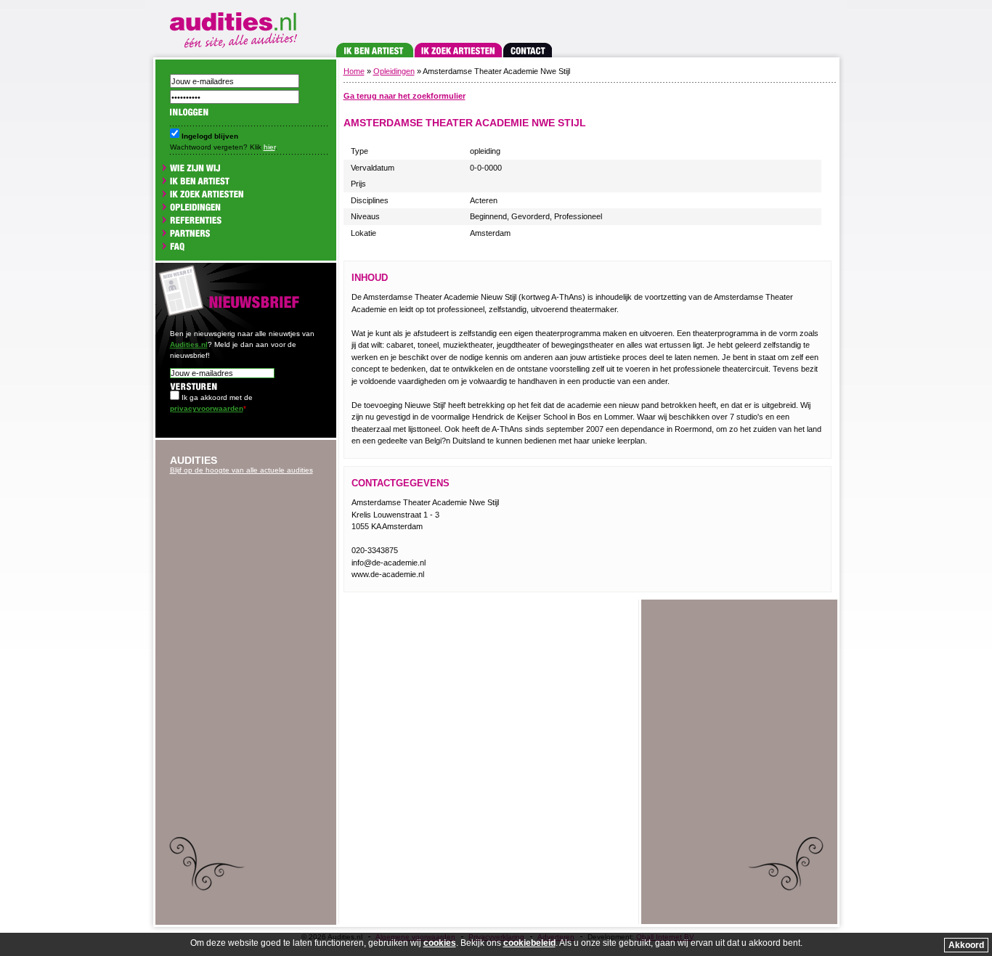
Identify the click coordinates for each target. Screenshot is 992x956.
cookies (439, 943)
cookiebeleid (529, 943)
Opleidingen (394, 71)
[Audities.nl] (236, 27)
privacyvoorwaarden (206, 408)
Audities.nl (189, 344)
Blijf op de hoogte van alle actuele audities (241, 470)
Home (354, 71)
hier (269, 147)
